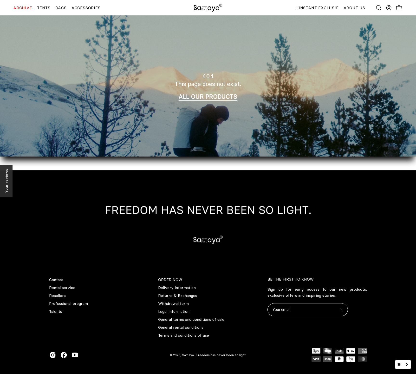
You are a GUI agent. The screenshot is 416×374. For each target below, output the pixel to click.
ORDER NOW (170, 279)
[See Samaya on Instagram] (52, 355)
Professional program (68, 303)
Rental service (62, 287)
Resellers (57, 295)
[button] (379, 8)
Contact (56, 279)
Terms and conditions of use (183, 335)
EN (399, 364)
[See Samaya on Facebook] (63, 355)
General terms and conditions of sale (191, 319)
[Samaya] (208, 8)
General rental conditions (180, 327)
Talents (55, 311)
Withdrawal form (173, 303)
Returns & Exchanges (177, 295)
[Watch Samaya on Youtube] (74, 355)
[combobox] (403, 364)
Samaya (188, 355)
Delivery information (177, 287)
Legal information (173, 311)
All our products (208, 96)
